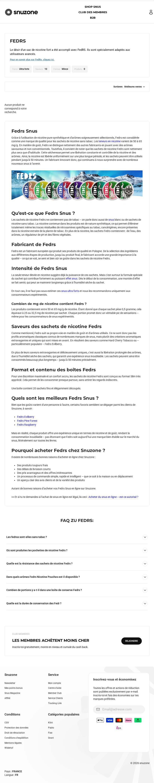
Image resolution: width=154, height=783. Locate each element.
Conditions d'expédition (16, 738)
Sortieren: (127, 86)
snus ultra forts (70, 290)
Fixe (50, 732)
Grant (51, 738)
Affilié (7, 698)
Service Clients (55, 698)
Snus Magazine (12, 693)
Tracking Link (55, 703)
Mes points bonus (14, 688)
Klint (50, 722)
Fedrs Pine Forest (27, 420)
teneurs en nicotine (110, 141)
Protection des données (16, 727)
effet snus (71, 278)
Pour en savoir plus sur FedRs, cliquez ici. (32, 59)
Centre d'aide (54, 688)
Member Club (55, 693)
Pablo (51, 727)
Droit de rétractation (15, 732)
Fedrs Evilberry (25, 416)
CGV (7, 722)
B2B (93, 17)
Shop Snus (93, 6)
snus (111, 219)
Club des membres (93, 12)
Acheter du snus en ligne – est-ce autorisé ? (113, 496)
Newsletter (10, 683)
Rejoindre (131, 640)
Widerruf (9, 748)
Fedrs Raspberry (26, 424)
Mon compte (54, 683)
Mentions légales (13, 743)
